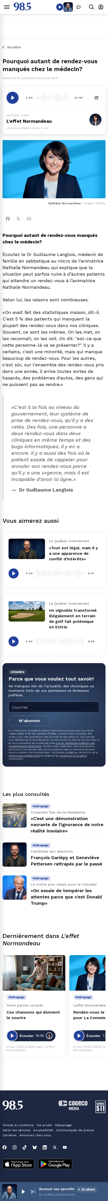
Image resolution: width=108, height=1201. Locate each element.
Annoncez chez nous (35, 1135)
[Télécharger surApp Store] (18, 1164)
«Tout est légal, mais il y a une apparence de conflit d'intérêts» (73, 553)
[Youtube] (65, 1147)
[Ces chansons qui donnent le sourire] (34, 973)
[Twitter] (18, 218)
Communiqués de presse (75, 1130)
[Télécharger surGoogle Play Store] (55, 1164)
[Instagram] (15, 1147)
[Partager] (96, 98)
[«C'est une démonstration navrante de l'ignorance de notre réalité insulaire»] (15, 815)
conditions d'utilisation (73, 755)
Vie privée (44, 1125)
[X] (55, 1147)
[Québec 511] (100, 1111)
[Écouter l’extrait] (13, 98)
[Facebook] (8, 218)
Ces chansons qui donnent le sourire (33, 1015)
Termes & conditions (18, 1125)
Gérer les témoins (16, 1130)
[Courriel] (29, 218)
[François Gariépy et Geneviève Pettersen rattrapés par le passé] (15, 854)
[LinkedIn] (45, 1147)
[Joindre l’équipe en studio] (78, 7)
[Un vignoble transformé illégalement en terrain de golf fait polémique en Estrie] (27, 611)
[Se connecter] (101, 7)
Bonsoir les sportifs (56, 1189)
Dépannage (63, 1125)
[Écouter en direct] (60, 7)
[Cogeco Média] (73, 1108)
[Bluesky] (35, 1147)
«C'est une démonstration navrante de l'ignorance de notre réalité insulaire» (67, 825)
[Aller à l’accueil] (22, 9)
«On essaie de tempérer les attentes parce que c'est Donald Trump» (66, 897)
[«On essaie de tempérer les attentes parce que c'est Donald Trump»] (15, 887)
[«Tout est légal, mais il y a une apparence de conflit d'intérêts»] (27, 549)
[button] (23, 1192)
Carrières (10, 1135)
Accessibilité (43, 1130)
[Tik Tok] (25, 1147)
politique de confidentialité (24, 755)
